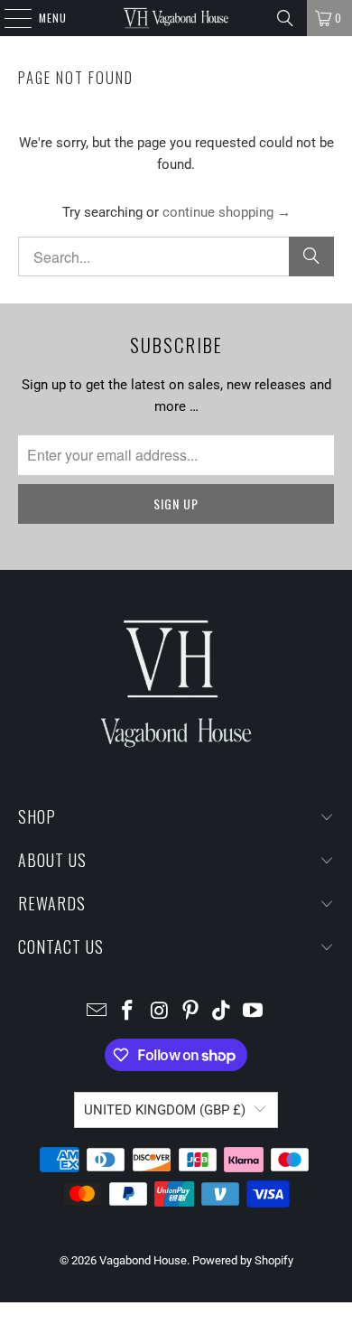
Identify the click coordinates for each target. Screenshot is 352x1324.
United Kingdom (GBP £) (164, 1110)
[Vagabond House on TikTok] (222, 1012)
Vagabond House (143, 1260)
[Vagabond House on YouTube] (253, 1012)
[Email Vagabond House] (96, 1012)
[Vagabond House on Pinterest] (191, 1012)
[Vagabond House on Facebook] (128, 1012)
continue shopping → (226, 212)
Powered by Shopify (242, 1260)
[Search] (285, 18)
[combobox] (176, 256)
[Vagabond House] (176, 18)
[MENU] (8, 18)
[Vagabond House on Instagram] (159, 1012)
